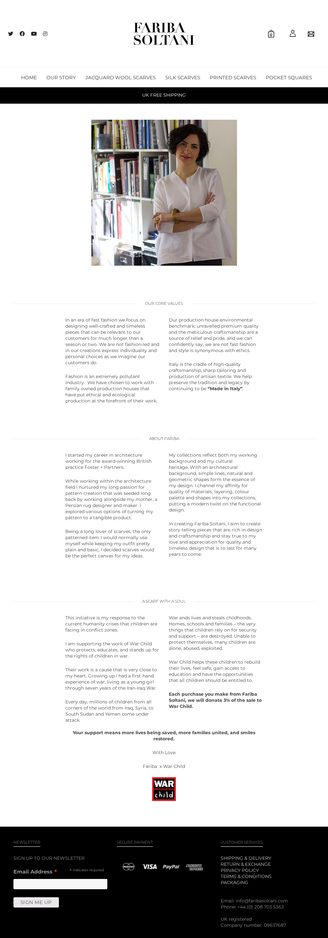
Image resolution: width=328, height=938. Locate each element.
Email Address (35, 872)
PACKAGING (234, 882)
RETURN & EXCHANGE (246, 864)
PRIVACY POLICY (240, 870)
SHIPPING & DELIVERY (246, 858)
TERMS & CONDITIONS (246, 876)
